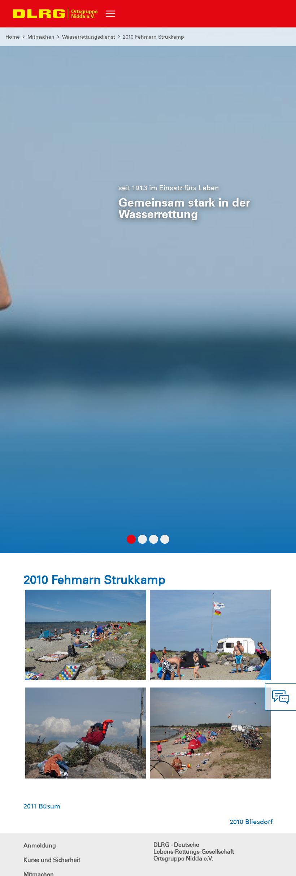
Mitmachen (41, 37)
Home (12, 37)
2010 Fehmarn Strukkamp (153, 37)
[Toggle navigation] (110, 13)
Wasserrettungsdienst (88, 37)
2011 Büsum (41, 806)
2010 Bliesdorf (251, 822)
